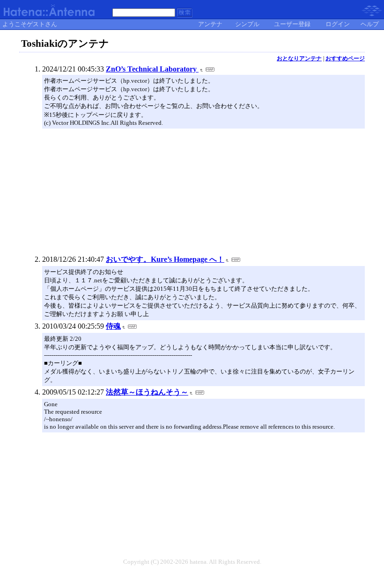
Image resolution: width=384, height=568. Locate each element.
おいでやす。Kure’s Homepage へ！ (165, 259)
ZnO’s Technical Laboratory (152, 69)
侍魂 (113, 326)
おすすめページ (345, 58)
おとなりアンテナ (299, 58)
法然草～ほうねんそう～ (147, 392)
